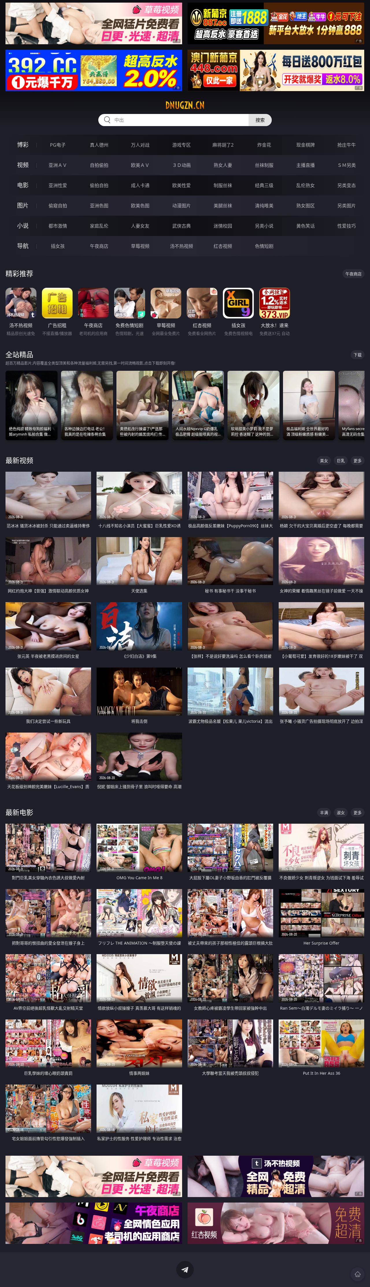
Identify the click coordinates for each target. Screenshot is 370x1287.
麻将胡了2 (223, 145)
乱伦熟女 (305, 185)
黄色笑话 (305, 226)
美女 (324, 460)
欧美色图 (140, 205)
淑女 (341, 812)
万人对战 (140, 145)
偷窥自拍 (58, 205)
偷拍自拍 (99, 185)
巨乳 (341, 460)
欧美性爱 (181, 185)
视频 (23, 165)
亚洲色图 (99, 205)
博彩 (23, 145)
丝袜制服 (264, 165)
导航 (23, 246)
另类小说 (264, 226)
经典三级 (264, 185)
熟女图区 (305, 205)
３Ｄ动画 (181, 165)
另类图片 (346, 205)
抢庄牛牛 (346, 145)
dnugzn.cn (185, 105)
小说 (23, 226)
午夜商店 (99, 246)
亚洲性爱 (58, 185)
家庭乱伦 (99, 226)
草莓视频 (140, 246)
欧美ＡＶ (140, 165)
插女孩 (58, 246)
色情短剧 (264, 246)
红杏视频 (223, 246)
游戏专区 (181, 145)
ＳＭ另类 (346, 165)
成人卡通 (140, 185)
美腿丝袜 (223, 205)
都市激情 (58, 226)
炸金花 (264, 145)
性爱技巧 (346, 226)
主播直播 (305, 165)
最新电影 (19, 812)
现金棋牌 (305, 145)
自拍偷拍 (99, 165)
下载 (358, 354)
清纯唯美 (264, 205)
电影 (23, 185)
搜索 (260, 120)
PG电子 (58, 145)
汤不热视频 (181, 246)
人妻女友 (140, 226)
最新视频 (19, 460)
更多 (358, 460)
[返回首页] (358, 1274)
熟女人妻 (223, 165)
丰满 (324, 812)
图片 (23, 205)
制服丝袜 (223, 185)
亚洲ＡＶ (58, 165)
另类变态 (346, 185)
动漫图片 (181, 205)
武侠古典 (181, 226)
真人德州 (99, 145)
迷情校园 (223, 226)
